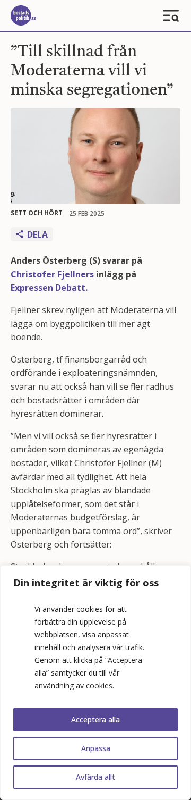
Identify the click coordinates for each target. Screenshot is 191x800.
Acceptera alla (95, 719)
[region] (95, 682)
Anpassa (95, 748)
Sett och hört (37, 212)
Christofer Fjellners (52, 274)
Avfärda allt (95, 777)
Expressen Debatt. (49, 287)
